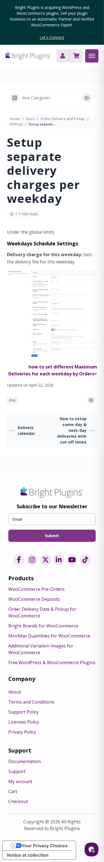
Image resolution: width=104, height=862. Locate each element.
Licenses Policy (23, 722)
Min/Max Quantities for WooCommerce (49, 636)
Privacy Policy (22, 732)
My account (20, 781)
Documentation (24, 761)
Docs (30, 118)
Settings (16, 124)
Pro (12, 400)
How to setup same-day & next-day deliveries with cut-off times (72, 430)
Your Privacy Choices (45, 845)
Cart (12, 791)
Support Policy (23, 712)
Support (17, 771)
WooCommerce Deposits (34, 599)
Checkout (18, 801)
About (14, 692)
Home (15, 118)
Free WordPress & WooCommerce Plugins (51, 662)
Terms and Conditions (31, 702)
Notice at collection (28, 855)
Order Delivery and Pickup (62, 118)
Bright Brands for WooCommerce (43, 626)
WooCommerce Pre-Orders (36, 589)
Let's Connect (52, 37)
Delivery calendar (26, 430)
